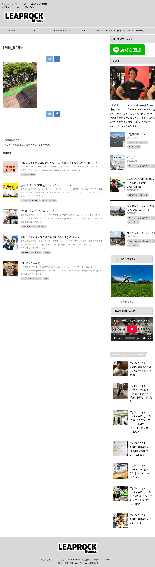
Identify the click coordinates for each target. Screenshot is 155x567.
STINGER (94, 563)
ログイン (32, 144)
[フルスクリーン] (149, 337)
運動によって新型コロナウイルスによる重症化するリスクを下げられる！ (60, 162)
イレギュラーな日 (30, 263)
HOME (12, 30)
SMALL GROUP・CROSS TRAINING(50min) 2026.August (140, 182)
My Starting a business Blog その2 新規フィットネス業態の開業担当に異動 (141, 393)
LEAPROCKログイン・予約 (109, 30)
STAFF (84, 30)
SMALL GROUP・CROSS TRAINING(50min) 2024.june (50, 237)
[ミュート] (144, 337)
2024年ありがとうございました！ (38, 211)
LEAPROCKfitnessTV (60, 30)
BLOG (36, 30)
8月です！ (132, 157)
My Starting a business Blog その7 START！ (140, 518)
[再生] (115, 337)
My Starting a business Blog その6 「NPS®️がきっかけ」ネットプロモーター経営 (141, 496)
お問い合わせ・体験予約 (133, 30)
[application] (132, 329)
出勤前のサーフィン (138, 134)
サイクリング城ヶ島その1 (141, 232)
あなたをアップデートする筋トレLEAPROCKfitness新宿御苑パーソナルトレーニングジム (77, 559)
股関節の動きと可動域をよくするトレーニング (45, 185)
